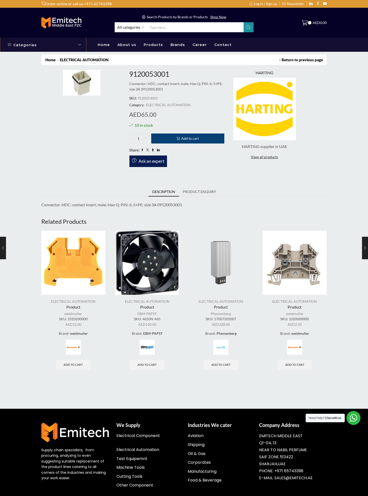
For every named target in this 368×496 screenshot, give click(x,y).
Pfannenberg (221, 314)
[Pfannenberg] (220, 347)
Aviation (196, 435)
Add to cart (190, 138)
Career (200, 44)
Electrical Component (138, 435)
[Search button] (249, 27)
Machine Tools (130, 467)
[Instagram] (318, 4)
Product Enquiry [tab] (199, 192)
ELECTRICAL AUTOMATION (84, 60)
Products (153, 44)
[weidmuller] (73, 347)
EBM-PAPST (147, 314)
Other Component (134, 485)
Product (73, 306)
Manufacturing (202, 471)
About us (126, 44)
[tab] (163, 191)
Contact (223, 44)
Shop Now (218, 17)
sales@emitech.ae (293, 478)
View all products (264, 157)
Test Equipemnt (131, 459)
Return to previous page (302, 60)
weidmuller (73, 314)
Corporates (199, 462)
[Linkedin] (311, 4)
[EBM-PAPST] (147, 347)
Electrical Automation (137, 449)
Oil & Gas (197, 453)
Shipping (196, 445)
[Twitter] (325, 4)
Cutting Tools (129, 476)
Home (104, 44)
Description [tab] (163, 192)
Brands (177, 44)
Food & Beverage (205, 480)
